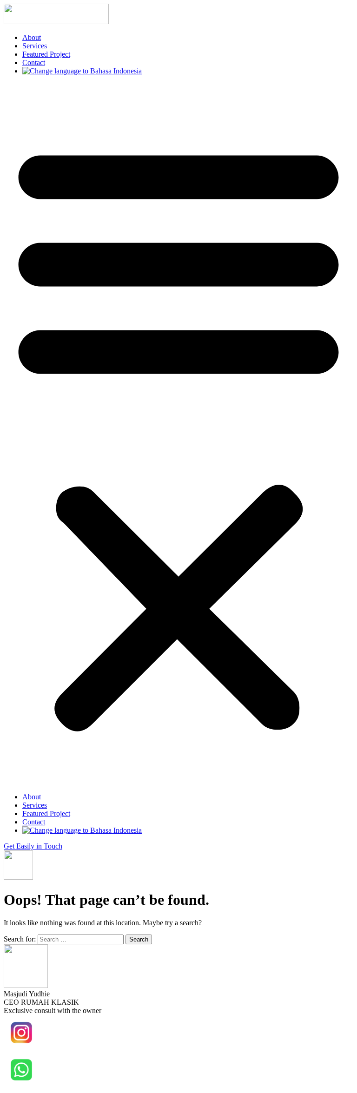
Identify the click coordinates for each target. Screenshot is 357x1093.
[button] (178, 434)
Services (34, 46)
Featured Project (46, 54)
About (31, 37)
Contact (33, 62)
